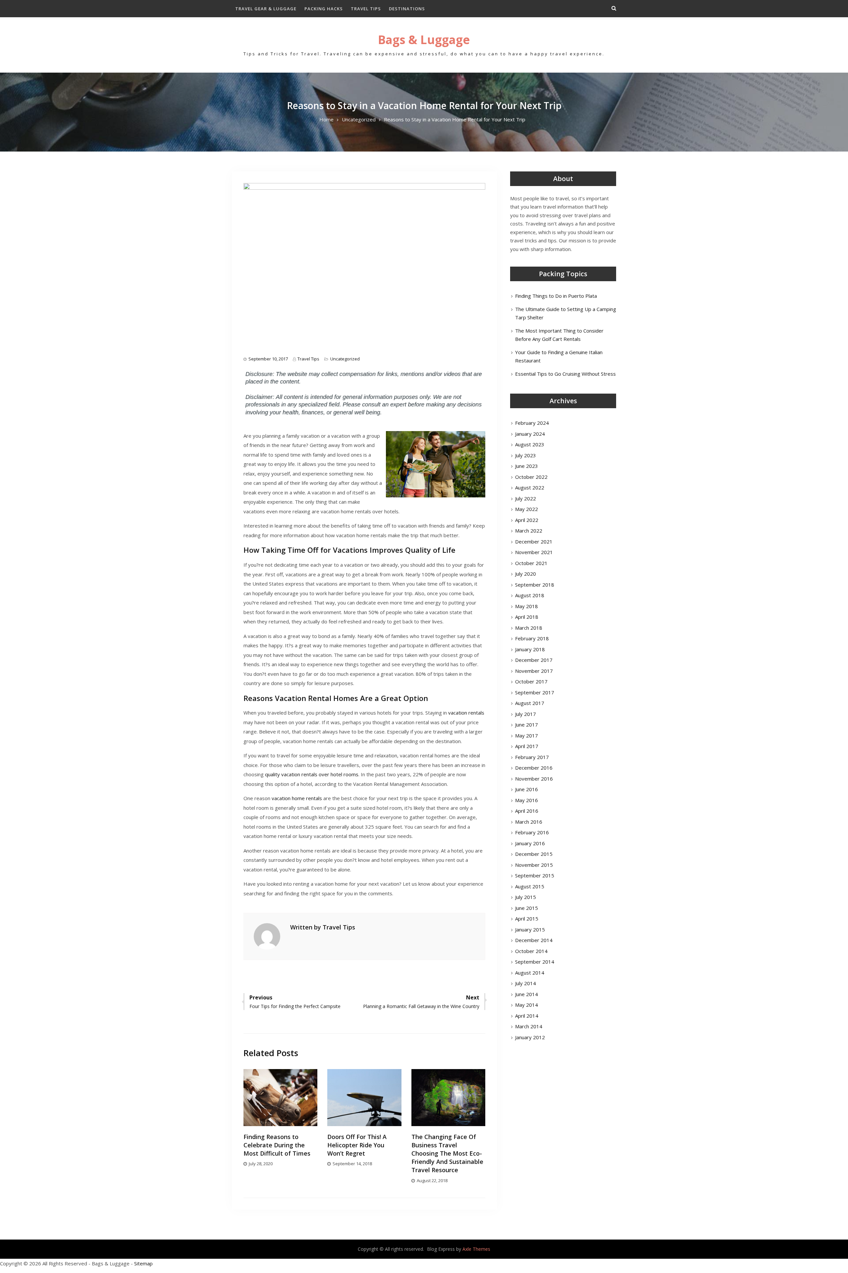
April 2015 (526, 918)
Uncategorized (345, 359)
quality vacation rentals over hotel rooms (311, 774)
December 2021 (534, 541)
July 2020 (525, 573)
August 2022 (529, 487)
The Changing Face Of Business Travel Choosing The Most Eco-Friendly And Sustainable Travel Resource (447, 1153)
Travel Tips (366, 9)
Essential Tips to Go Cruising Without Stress (565, 373)
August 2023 (529, 444)
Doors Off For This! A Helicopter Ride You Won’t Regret (357, 1145)
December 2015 (534, 854)
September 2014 (534, 961)
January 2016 (530, 843)
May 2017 (526, 735)
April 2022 (526, 520)
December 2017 (534, 660)
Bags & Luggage (424, 39)
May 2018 (526, 606)
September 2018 (534, 584)
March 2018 (528, 627)
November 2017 (534, 671)
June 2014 (526, 994)
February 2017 (532, 757)
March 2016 (528, 821)
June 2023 (526, 466)
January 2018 (530, 649)
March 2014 (528, 1026)
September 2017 (534, 692)
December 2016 (534, 767)
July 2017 (525, 714)
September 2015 (534, 875)
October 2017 (531, 681)
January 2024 (530, 433)
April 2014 (526, 1015)
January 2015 (530, 929)
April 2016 (526, 810)
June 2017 (526, 724)
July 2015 (525, 897)
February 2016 (532, 832)
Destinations (407, 9)
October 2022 (531, 477)
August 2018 (529, 595)
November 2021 (534, 552)
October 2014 (531, 951)
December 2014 (534, 940)
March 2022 (528, 530)
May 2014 (526, 1004)
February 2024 (532, 422)
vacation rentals (466, 712)
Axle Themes (476, 1249)
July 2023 (525, 455)
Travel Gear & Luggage (265, 9)
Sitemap (143, 1263)
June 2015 (526, 908)
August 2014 (529, 972)
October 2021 (531, 563)
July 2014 (525, 983)
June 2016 (526, 789)
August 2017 (529, 703)
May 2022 (526, 509)
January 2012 (530, 1037)
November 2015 (534, 864)
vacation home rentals (297, 798)
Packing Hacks (323, 9)
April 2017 (526, 746)
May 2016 (526, 800)
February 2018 (532, 638)
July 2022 (525, 498)
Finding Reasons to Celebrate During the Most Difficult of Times (276, 1145)
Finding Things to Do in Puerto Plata (556, 295)
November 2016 (534, 778)
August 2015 (529, 886)
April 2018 (526, 616)
